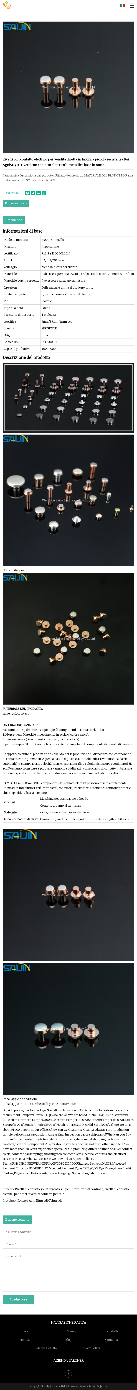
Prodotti (112, 1331)
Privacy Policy (90, 1348)
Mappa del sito (46, 1348)
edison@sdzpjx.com (97, 1386)
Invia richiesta (17, 203)
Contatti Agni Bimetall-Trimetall (39, 1200)
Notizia (25, 1339)
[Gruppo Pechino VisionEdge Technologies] (7, 5)
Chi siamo (69, 1331)
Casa (25, 1331)
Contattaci (112, 1339)
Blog (68, 1339)
